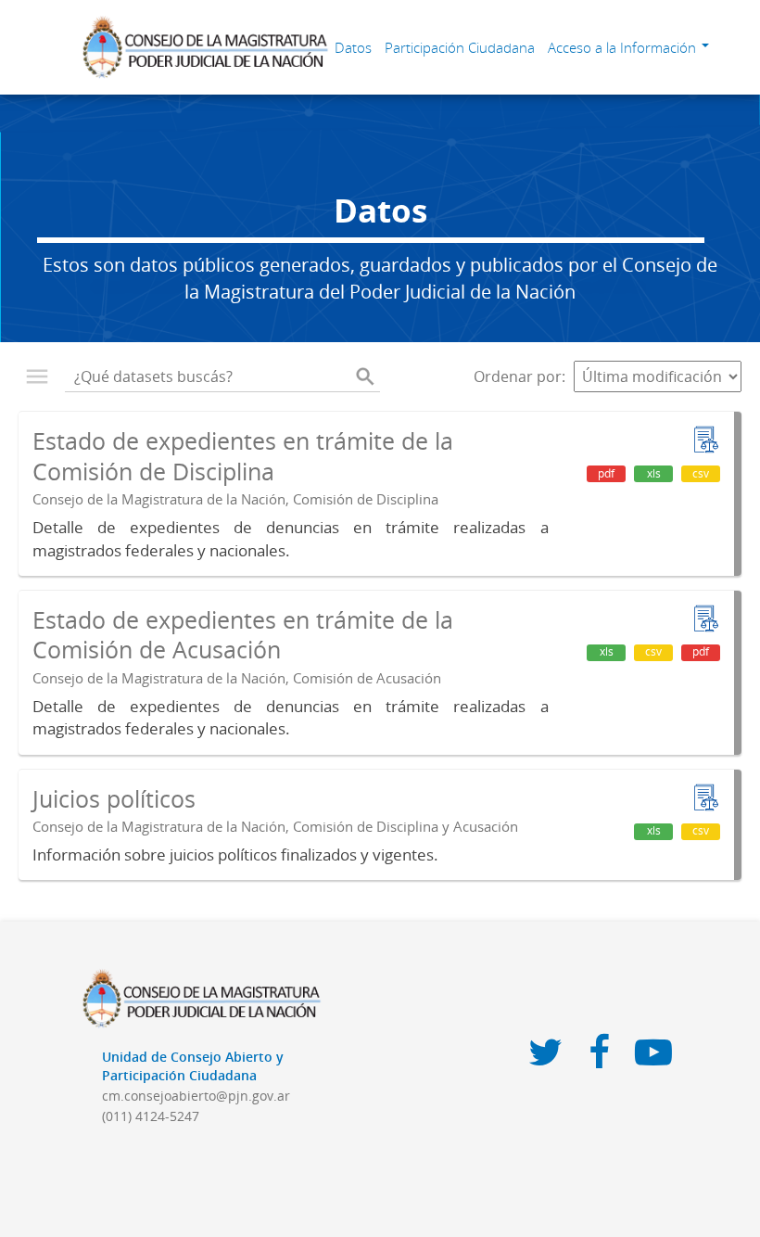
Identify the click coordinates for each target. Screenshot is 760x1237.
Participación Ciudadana (460, 47)
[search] (365, 376)
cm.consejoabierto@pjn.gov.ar (196, 1095)
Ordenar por (518, 376)
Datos (353, 47)
